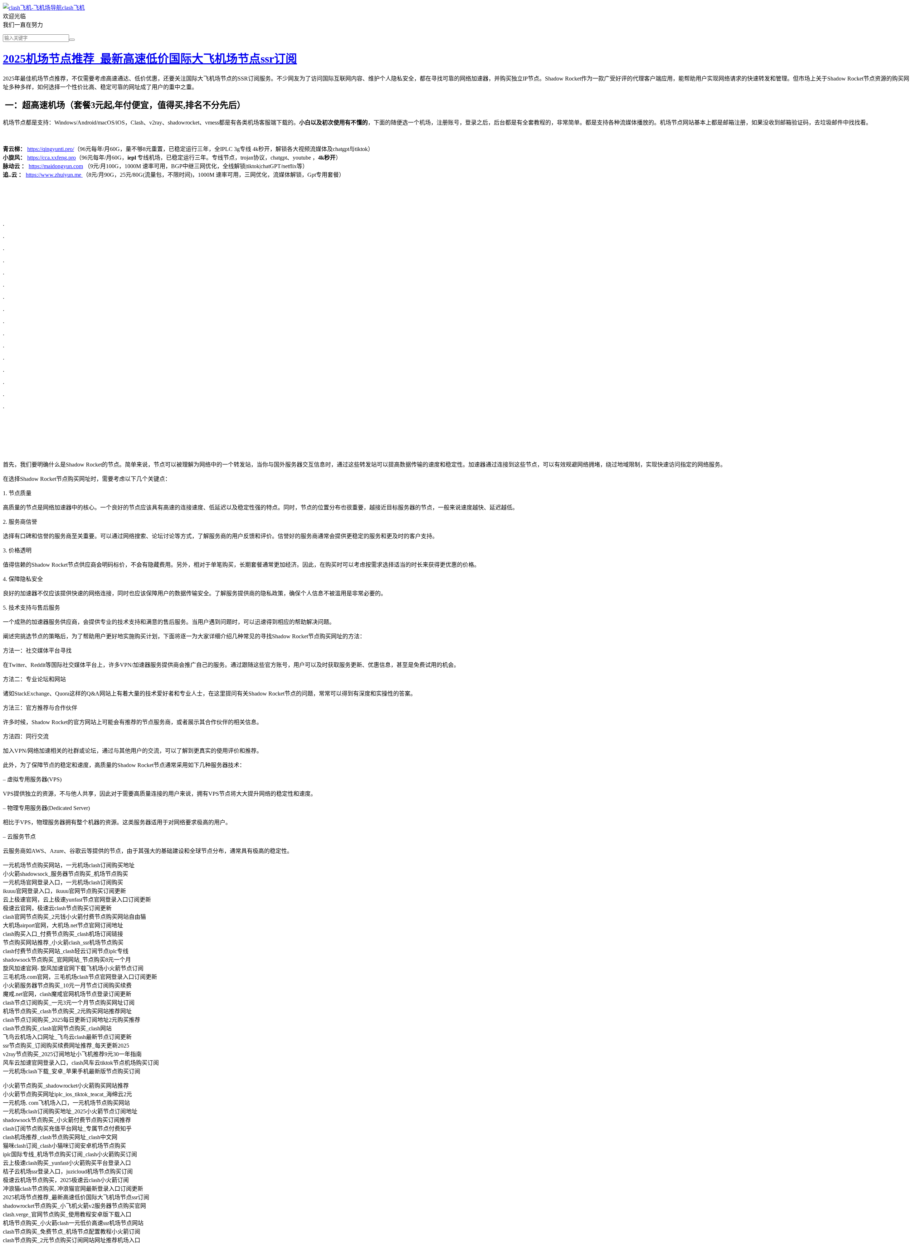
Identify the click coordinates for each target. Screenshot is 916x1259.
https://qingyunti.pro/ (50, 149)
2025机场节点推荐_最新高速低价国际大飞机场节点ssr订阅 (150, 58)
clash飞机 (73, 8)
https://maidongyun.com (56, 166)
